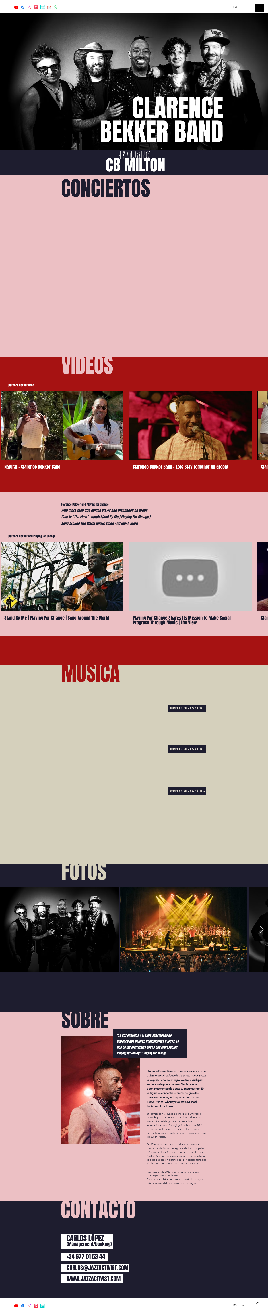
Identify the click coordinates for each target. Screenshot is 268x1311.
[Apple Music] (36, 7)
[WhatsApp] (55, 7)
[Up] (258, 1303)
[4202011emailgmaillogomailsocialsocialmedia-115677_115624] (49, 7)
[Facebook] (23, 7)
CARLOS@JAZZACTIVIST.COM (97, 1268)
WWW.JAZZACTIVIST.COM (94, 1279)
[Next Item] (262, 929)
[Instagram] (29, 7)
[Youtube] (16, 7)
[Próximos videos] (263, 424)
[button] (259, 8)
